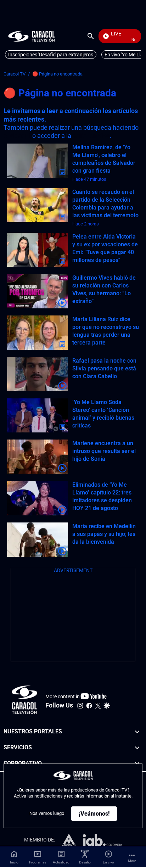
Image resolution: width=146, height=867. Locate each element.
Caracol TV (15, 74)
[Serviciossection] (137, 747)
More (132, 861)
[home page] (31, 36)
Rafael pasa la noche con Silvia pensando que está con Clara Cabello (104, 368)
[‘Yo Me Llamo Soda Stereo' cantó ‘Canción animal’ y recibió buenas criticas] (37, 415)
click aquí (17, 135)
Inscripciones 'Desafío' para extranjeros (50, 54)
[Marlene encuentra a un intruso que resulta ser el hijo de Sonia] (37, 457)
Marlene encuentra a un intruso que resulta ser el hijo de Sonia (104, 451)
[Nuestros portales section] (137, 731)
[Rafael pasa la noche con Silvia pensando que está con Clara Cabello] (37, 374)
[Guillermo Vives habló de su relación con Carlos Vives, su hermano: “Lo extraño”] (37, 291)
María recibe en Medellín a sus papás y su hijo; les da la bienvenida (104, 534)
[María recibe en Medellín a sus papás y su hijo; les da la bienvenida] (37, 539)
